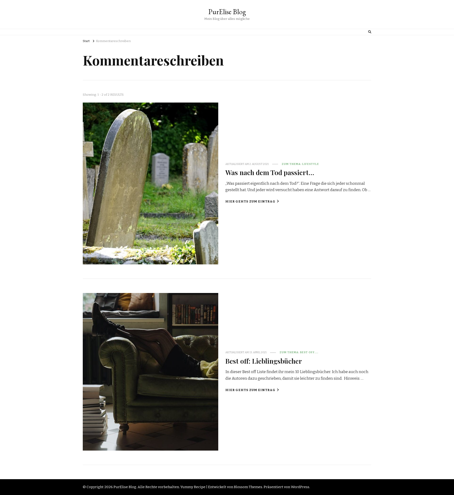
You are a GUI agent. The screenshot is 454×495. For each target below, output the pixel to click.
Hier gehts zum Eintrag (250, 201)
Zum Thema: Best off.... (298, 352)
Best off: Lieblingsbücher (263, 360)
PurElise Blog (227, 11)
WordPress (300, 487)
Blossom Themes (248, 487)
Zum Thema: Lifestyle (300, 164)
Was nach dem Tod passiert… (269, 172)
